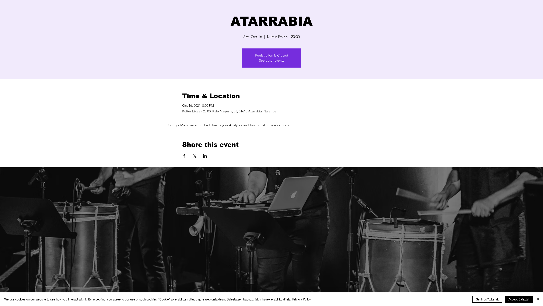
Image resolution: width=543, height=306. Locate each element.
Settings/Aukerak (487, 299)
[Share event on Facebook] (184, 156)
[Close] (537, 299)
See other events (271, 60)
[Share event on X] (195, 156)
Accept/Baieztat (518, 299)
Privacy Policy (301, 299)
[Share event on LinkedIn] (205, 156)
